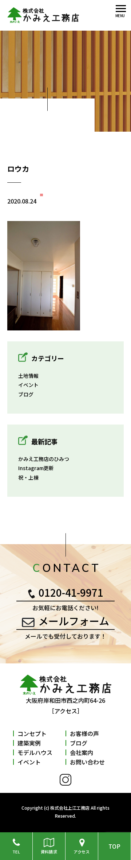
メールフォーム (73, 620)
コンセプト (32, 733)
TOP (114, 846)
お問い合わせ (87, 762)
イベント (28, 384)
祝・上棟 (28, 477)
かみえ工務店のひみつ (43, 458)
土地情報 (28, 375)
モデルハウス (34, 752)
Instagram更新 (36, 468)
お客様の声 (84, 733)
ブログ (25, 394)
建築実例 (29, 743)
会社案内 (81, 752)
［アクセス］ (65, 710)
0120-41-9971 (71, 592)
